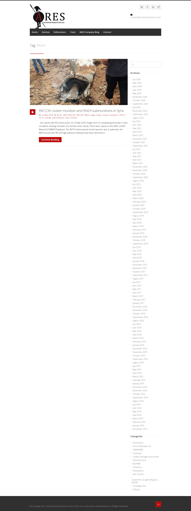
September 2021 (140, 145)
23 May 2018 (47, 115)
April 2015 (137, 373)
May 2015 (137, 369)
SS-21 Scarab (45, 117)
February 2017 (139, 299)
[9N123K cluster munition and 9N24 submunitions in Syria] (79, 82)
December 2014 (140, 387)
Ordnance (137, 467)
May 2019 (137, 219)
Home (35, 32)
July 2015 (137, 366)
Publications (60, 32)
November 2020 (140, 170)
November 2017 (140, 268)
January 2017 (138, 303)
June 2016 (137, 327)
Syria (67, 117)
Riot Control (138, 474)
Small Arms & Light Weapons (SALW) (145, 481)
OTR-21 (122, 115)
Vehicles (136, 489)
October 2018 (139, 240)
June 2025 (137, 90)
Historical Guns (139, 460)
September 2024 (140, 104)
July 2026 (137, 79)
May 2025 (137, 93)
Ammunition (138, 442)
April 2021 (137, 159)
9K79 (65, 115)
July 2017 (137, 282)
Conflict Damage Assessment (146, 456)
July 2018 (137, 247)
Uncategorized (139, 486)
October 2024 (139, 100)
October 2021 (139, 142)
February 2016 (139, 341)
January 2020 (138, 205)
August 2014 (138, 401)
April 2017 (137, 292)
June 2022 (137, 124)
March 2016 (138, 338)
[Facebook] (147, 7)
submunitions (58, 117)
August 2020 (138, 180)
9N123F (72, 115)
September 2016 (140, 317)
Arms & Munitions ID (142, 446)
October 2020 (139, 173)
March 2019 (138, 226)
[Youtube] (152, 7)
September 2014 (140, 397)
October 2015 (139, 355)
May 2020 (137, 191)
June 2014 (137, 408)
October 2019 (139, 208)
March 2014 (138, 418)
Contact (107, 32)
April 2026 (137, 86)
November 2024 (140, 97)
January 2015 (138, 383)
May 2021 (137, 156)
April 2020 (137, 194)
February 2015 (139, 380)
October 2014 (139, 394)
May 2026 (137, 83)
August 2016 (138, 320)
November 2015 (140, 352)
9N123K (79, 115)
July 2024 (137, 107)
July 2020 (137, 184)
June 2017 (137, 285)
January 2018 (138, 261)
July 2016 (137, 324)
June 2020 (137, 187)
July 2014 (137, 404)
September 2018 (140, 243)
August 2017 (138, 278)
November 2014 (140, 390)
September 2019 (140, 212)
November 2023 (140, 110)
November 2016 (140, 310)
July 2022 (137, 121)
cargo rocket (96, 115)
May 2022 (137, 128)
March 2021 (138, 163)
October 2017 (139, 271)
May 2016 (137, 331)
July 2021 (137, 149)
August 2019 (138, 215)
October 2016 (139, 313)
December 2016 (140, 306)
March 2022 (138, 135)
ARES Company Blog (89, 32)
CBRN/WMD (138, 449)
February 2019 (139, 229)
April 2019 (137, 222)
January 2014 (138, 425)
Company (137, 453)
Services (45, 32)
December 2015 (140, 348)
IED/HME (137, 463)
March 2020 (138, 198)
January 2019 (138, 233)
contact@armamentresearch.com (145, 17)
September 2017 (140, 275)
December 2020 (140, 166)
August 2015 (138, 362)
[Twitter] (141, 7)
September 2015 (140, 359)
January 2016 (138, 345)
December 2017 (140, 264)
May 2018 (137, 254)
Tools (72, 32)
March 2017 (138, 296)
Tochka (73, 117)
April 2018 (137, 257)
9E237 (59, 115)
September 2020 (140, 177)
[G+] (158, 7)
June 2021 (137, 152)
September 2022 (140, 114)
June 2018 (137, 250)
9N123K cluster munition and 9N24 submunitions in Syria (81, 110)
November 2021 (140, 138)
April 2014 (137, 415)
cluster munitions (110, 115)
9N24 (86, 115)
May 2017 (137, 289)
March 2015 (138, 376)
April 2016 (137, 334)
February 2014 (139, 422)
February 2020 (139, 201)
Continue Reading (50, 139)
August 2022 (138, 117)
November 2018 (140, 236)
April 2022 (137, 131)
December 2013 (140, 429)
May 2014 (137, 411)
